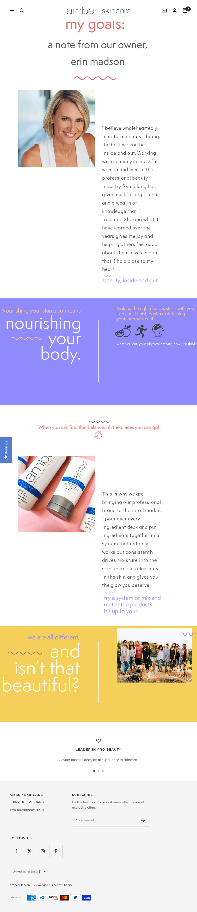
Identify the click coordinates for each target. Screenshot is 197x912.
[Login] (174, 10)
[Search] (22, 10)
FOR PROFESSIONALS (27, 810)
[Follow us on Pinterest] (55, 851)
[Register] (143, 820)
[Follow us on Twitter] (29, 851)
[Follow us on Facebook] (16, 851)
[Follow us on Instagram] (42, 851)
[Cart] (185, 10)
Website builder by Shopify (54, 885)
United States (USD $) (27, 871)
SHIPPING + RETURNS (27, 802)
